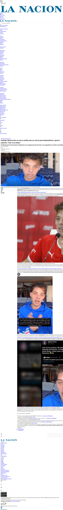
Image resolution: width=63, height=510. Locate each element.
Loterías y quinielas (3, 81)
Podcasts (1, 82)
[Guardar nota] (1, 188)
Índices (1, 43)
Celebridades (20, 430)
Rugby (1, 69)
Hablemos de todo (3, 58)
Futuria (1, 36)
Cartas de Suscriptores (4, 64)
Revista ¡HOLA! (2, 106)
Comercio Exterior (3, 40)
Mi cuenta (3, 19)
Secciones (3, 15)
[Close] (1, 433)
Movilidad (2, 42)
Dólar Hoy (2, 37)
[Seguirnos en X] (1, 484)
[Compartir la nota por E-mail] (3, 193)
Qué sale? (2, 87)
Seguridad (2, 51)
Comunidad (2, 55)
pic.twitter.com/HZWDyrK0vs (47, 415)
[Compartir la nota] (1, 190)
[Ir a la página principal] (31, 12)
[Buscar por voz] (62, 23)
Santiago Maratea (20, 429)
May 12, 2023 (32, 417)
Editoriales (2, 62)
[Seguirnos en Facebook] (1, 481)
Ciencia (1, 57)
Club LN (2, 18)
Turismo (1, 76)
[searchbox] (31, 23)
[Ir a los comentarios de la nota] (2, 188)
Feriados (1, 80)
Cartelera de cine (3, 88)
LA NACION (3, 138)
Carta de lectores (3, 98)
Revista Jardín (2, 111)
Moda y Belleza (3, 83)
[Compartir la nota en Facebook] (1, 193)
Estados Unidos (3, 46)
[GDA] (3, 504)
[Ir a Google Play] (4, 494)
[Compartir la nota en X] (2, 193)
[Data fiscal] (1, 508)
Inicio (2, 13)
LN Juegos (2, 75)
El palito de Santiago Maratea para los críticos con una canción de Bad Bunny (31, 192)
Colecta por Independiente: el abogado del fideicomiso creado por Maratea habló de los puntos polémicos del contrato (39, 268)
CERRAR (1, 0)
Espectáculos (8, 138)
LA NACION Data (3, 31)
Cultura (1, 53)
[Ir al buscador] (2, 5)
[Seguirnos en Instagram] (1, 487)
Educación (2, 52)
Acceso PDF (2, 93)
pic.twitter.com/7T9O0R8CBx (51, 418)
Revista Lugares (3, 107)
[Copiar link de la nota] (1, 191)
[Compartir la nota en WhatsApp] (2, 190)
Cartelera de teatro (3, 89)
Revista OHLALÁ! (3, 105)
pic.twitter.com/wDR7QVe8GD (46, 421)
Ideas (1, 101)
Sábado (1, 100)
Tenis (1, 70)
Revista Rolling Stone (4, 110)
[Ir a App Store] (4, 496)
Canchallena (2, 71)
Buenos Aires (2, 50)
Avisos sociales (3, 96)
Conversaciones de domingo (5, 99)
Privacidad (18, 501)
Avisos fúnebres (3, 95)
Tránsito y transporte (4, 28)
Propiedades (2, 39)
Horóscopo (2, 79)
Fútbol (1, 68)
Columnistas (2, 63)
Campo (1, 38)
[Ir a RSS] (1, 490)
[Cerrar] (16, 21)
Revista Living (2, 108)
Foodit (2, 16)
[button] (31, 77)
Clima (1, 30)
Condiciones (13, 501)
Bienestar (2, 56)
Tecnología (2, 77)
